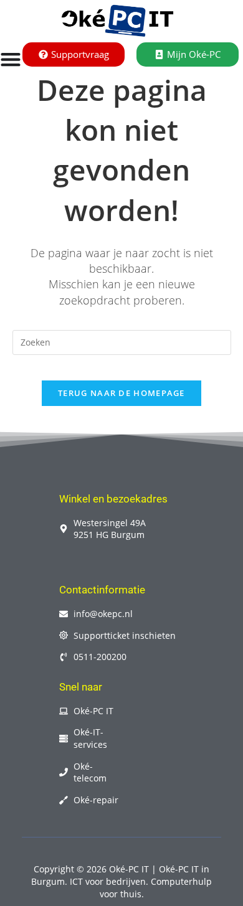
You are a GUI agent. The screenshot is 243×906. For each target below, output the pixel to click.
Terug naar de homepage (121, 393)
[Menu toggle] (10, 59)
